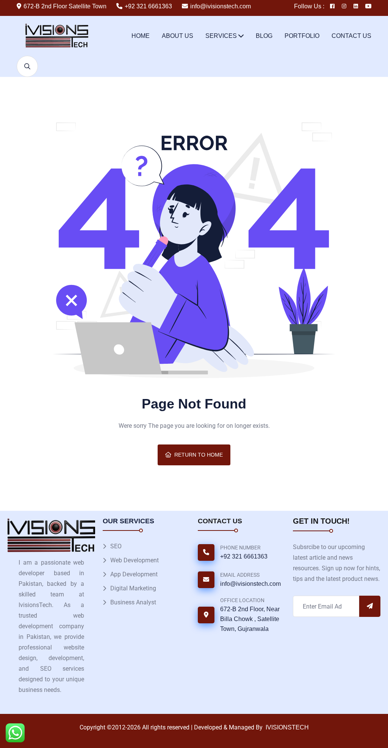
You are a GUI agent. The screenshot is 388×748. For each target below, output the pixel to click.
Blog (264, 36)
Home (140, 36)
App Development (134, 574)
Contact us (351, 36)
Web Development (134, 560)
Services (221, 36)
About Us (177, 36)
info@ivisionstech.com (220, 6)
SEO (116, 546)
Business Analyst (133, 602)
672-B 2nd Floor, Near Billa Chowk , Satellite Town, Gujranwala (250, 619)
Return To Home (198, 455)
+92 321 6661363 (148, 6)
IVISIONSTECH (286, 727)
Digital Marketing (133, 588)
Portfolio (302, 36)
